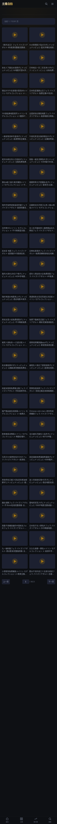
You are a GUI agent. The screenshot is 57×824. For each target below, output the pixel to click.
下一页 (51, 581)
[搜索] (46, 4)
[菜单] (52, 4)
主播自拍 (7, 4)
